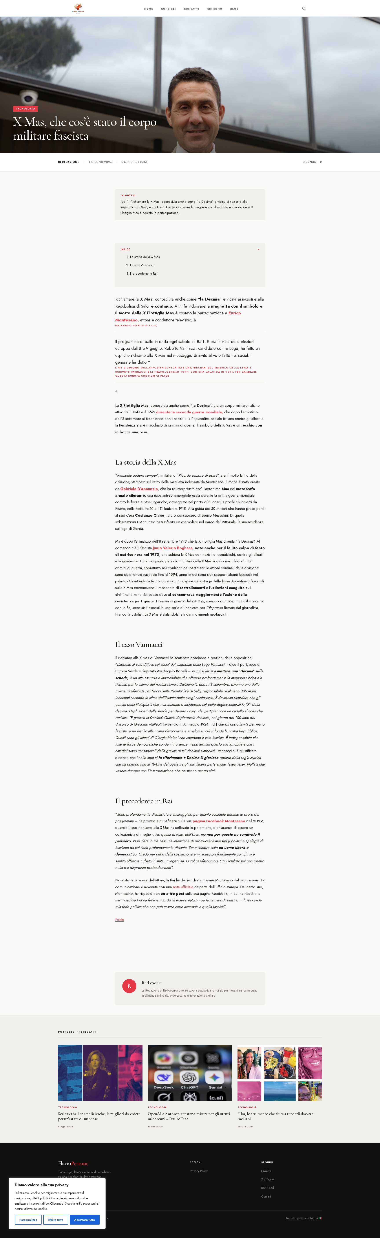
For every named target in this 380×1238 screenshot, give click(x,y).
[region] (57, 1203)
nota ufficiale (183, 887)
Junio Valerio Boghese (172, 548)
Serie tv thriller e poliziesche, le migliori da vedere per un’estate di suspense (99, 1116)
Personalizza (28, 1220)
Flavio (73, 1163)
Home (148, 9)
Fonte (119, 919)
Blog (234, 9)
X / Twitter (268, 1179)
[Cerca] (304, 8)
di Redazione (68, 162)
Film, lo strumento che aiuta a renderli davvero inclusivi (276, 1116)
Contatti (191, 9)
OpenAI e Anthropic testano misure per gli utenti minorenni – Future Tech (189, 1116)
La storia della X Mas (145, 256)
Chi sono (214, 9)
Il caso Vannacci (141, 265)
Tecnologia (25, 108)
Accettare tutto (84, 1220)
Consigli (168, 9)
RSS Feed (267, 1188)
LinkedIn (309, 162)
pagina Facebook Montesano (219, 821)
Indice (125, 249)
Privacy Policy (199, 1171)
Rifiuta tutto (56, 1220)
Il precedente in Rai (143, 273)
